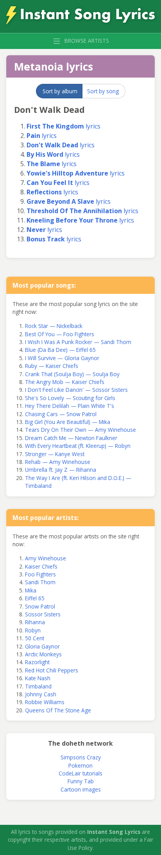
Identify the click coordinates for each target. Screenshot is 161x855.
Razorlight (37, 662)
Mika (30, 590)
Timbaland (38, 686)
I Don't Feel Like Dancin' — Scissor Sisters (76, 389)
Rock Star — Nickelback (53, 326)
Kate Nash (37, 678)
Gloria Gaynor (42, 646)
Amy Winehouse (45, 558)
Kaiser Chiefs (41, 566)
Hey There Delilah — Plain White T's (69, 405)
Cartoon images (81, 789)
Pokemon (80, 765)
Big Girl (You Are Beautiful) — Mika (67, 422)
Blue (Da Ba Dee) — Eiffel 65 (60, 349)
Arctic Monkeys (43, 654)
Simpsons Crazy (81, 757)
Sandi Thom (40, 582)
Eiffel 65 (35, 598)
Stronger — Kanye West (54, 454)
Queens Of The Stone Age (58, 710)
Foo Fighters (40, 574)
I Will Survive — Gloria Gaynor (62, 358)
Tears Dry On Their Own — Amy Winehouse (80, 429)
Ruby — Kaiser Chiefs (51, 366)
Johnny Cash (40, 694)
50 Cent (34, 638)
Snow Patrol (40, 606)
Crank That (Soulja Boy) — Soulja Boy (72, 374)
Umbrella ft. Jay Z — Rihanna (60, 469)
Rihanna (35, 622)
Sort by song (103, 91)
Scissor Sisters (43, 614)
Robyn (33, 630)
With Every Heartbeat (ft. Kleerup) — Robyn (78, 445)
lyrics (63, 126)
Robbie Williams (44, 702)
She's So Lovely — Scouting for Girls (70, 398)
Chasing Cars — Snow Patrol (61, 414)
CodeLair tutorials (80, 773)
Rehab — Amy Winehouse (57, 462)
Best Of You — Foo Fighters (59, 334)
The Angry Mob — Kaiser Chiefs (64, 382)
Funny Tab (81, 781)
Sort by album (60, 91)
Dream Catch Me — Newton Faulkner (71, 438)
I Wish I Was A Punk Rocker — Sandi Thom (78, 342)
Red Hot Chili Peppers (51, 670)
